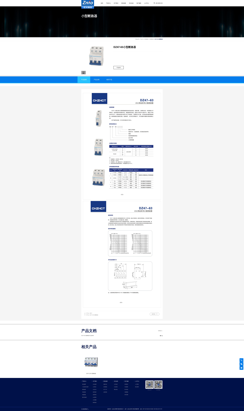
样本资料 (126, 394)
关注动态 (131, 3)
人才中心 (146, 3)
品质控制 (105, 392)
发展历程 (94, 394)
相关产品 (109, 79)
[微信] (241, 364)
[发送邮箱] (241, 368)
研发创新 (123, 3)
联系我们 (126, 384)
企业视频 (94, 399)
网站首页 (137, 39)
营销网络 (126, 392)
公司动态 (116, 384)
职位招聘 (137, 386)
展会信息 (116, 389)
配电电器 (84, 389)
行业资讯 (116, 386)
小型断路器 (151, 39)
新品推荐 (84, 384)
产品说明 (84, 79)
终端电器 (146, 39)
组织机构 (94, 402)
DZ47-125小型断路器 (94, 314)
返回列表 (153, 314)
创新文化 (105, 384)
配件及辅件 (84, 397)
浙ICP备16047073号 (158, 408)
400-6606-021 (159, 3)
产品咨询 (119, 67)
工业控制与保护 (85, 386)
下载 (161, 335)
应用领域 (105, 386)
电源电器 (84, 394)
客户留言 (126, 389)
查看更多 (160, 330)
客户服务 (139, 3)
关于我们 (116, 3)
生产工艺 (105, 389)
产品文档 (96, 79)
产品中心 (108, 3)
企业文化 (94, 389)
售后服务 (126, 386)
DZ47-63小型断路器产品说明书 (87, 335)
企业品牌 (94, 384)
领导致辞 (94, 392)
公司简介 (94, 386)
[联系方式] (241, 360)
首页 (102, 3)
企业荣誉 (94, 397)
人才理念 (137, 384)
